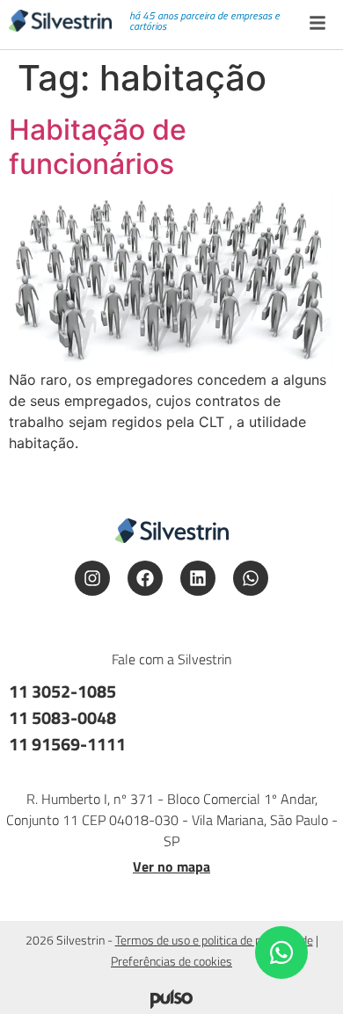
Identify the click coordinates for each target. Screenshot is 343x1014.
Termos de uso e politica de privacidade (214, 940)
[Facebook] (145, 578)
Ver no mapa (171, 866)
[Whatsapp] (250, 578)
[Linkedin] (197, 578)
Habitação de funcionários (97, 146)
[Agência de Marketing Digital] (171, 1003)
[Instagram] (92, 578)
